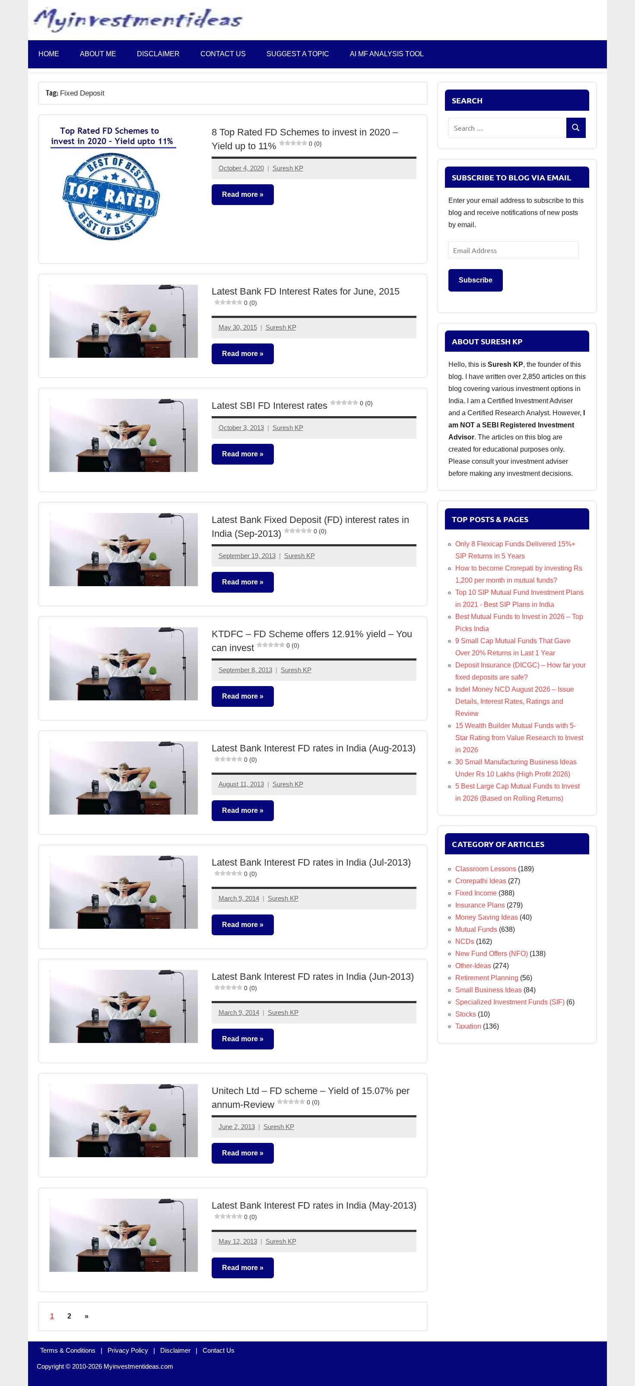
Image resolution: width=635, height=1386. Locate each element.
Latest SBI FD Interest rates (292, 405)
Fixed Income (476, 893)
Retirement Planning (486, 978)
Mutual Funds (476, 929)
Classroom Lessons (485, 869)
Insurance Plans (480, 905)
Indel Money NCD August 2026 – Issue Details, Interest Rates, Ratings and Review (514, 701)
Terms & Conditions (67, 1350)
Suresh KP (288, 168)
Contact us (223, 54)
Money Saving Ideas (486, 917)
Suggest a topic (298, 54)
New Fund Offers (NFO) (491, 953)
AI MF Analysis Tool (387, 54)
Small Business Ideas (488, 990)
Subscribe (475, 280)
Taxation (468, 1026)
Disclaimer (158, 54)
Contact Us (219, 1350)
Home (48, 54)
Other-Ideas (473, 965)
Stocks (465, 1014)
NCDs (464, 941)
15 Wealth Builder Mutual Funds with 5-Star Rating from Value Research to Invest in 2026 (519, 738)
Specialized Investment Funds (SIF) (510, 1002)
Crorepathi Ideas (480, 881)
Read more (240, 194)
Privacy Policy (128, 1350)
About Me (98, 54)
